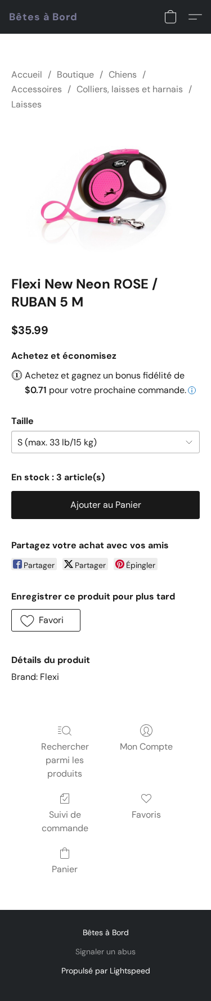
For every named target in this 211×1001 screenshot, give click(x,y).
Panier (65, 869)
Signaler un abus (105, 951)
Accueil (26, 74)
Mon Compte (146, 746)
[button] (43, 17)
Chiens (123, 74)
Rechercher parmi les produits (65, 760)
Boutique (75, 74)
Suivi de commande (65, 821)
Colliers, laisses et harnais (130, 89)
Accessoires (36, 89)
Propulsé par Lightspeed (105, 971)
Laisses (26, 104)
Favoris (146, 814)
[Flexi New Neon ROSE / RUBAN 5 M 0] (105, 190)
